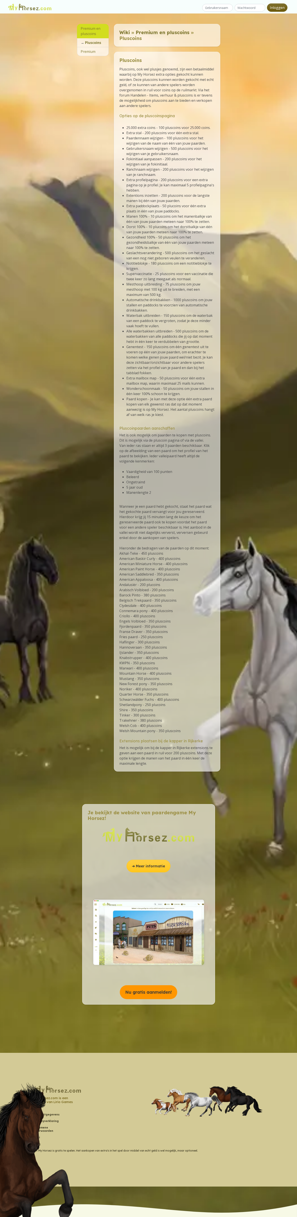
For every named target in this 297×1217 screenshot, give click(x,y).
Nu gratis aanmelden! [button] (148, 992)
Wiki (124, 32)
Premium (88, 51)
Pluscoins (93, 42)
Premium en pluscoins (162, 32)
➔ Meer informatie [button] (148, 866)
